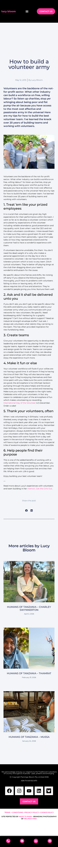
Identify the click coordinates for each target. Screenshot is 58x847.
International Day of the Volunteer (20, 403)
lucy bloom (8, 11)
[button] (27, 11)
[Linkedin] (39, 791)
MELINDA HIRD (30, 819)
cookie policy (47, 812)
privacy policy (31, 812)
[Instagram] (19, 791)
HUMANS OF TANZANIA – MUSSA (29, 736)
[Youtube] (29, 791)
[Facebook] (9, 791)
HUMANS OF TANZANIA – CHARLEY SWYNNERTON (29, 608)
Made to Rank (25, 816)
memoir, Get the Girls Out (39, 488)
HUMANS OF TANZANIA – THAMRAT (29, 673)
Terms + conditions (13, 812)
